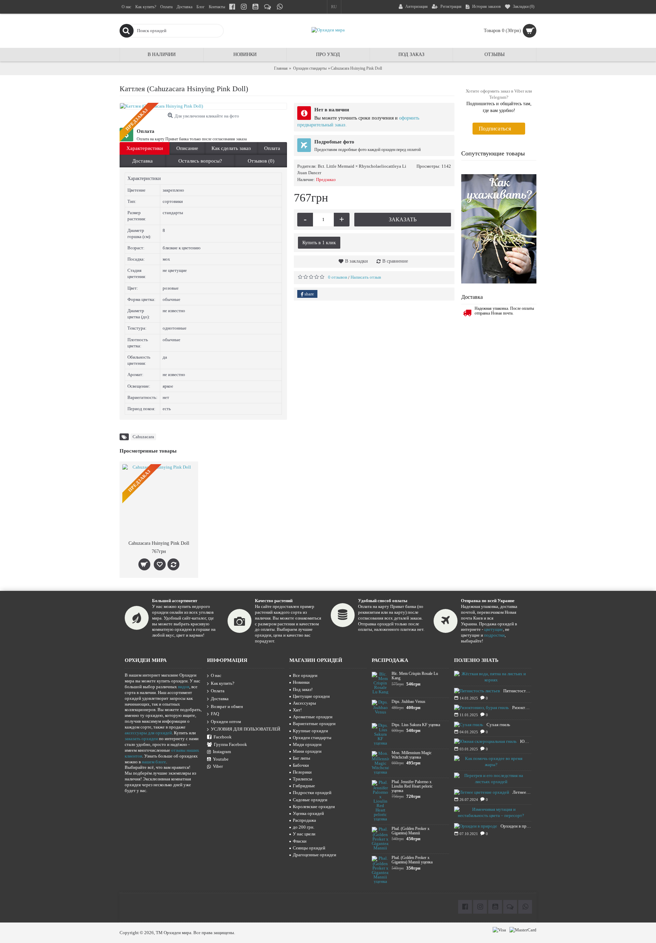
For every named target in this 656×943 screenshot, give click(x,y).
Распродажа (304, 820)
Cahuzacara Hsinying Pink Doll (158, 543)
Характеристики (144, 148)
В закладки (356, 261)
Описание (187, 148)
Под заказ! (303, 689)
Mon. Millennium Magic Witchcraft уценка (412, 755)
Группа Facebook (230, 744)
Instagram (222, 751)
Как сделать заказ (231, 148)
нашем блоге (154, 761)
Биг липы (301, 758)
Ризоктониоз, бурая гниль (521, 707)
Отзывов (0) (261, 161)
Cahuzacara (143, 436)
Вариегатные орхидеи (314, 723)
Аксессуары (304, 703)
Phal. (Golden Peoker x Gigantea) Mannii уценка (412, 860)
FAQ (215, 713)
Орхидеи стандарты (310, 68)
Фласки (299, 841)
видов (183, 686)
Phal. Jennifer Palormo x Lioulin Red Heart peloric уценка (412, 786)
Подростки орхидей (312, 792)
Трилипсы (302, 778)
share (308, 293)
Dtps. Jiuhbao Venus (408, 701)
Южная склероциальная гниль (525, 741)
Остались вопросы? (200, 161)
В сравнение (395, 261)
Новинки (301, 682)
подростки (494, 635)
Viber (218, 766)
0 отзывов (337, 277)
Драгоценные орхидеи (314, 854)
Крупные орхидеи (310, 730)
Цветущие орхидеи (311, 696)
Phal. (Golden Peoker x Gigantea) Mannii (410, 831)
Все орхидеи (305, 675)
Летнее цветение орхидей (521, 792)
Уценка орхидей (308, 813)
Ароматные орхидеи (312, 716)
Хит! (297, 709)
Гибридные (304, 785)
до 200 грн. (303, 827)
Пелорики (302, 772)
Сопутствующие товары (493, 153)
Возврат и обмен (227, 706)
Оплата (272, 148)
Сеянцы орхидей (309, 847)
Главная (281, 68)
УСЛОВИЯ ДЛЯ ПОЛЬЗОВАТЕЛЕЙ (245, 729)
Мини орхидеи (307, 751)
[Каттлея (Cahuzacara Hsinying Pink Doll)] (203, 106)
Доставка (142, 161)
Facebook (223, 736)
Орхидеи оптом (226, 721)
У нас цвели (304, 833)
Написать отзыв (366, 277)
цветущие (493, 629)
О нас (216, 675)
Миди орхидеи (307, 744)
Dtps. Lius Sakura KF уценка (416, 725)
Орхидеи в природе (516, 826)
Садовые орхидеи (310, 799)
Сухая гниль (498, 724)
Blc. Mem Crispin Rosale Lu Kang (415, 675)
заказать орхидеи (141, 738)
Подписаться (495, 128)
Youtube (221, 759)
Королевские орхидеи (314, 806)
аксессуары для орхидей (148, 732)
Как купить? (222, 683)
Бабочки (301, 765)
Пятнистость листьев (517, 690)
